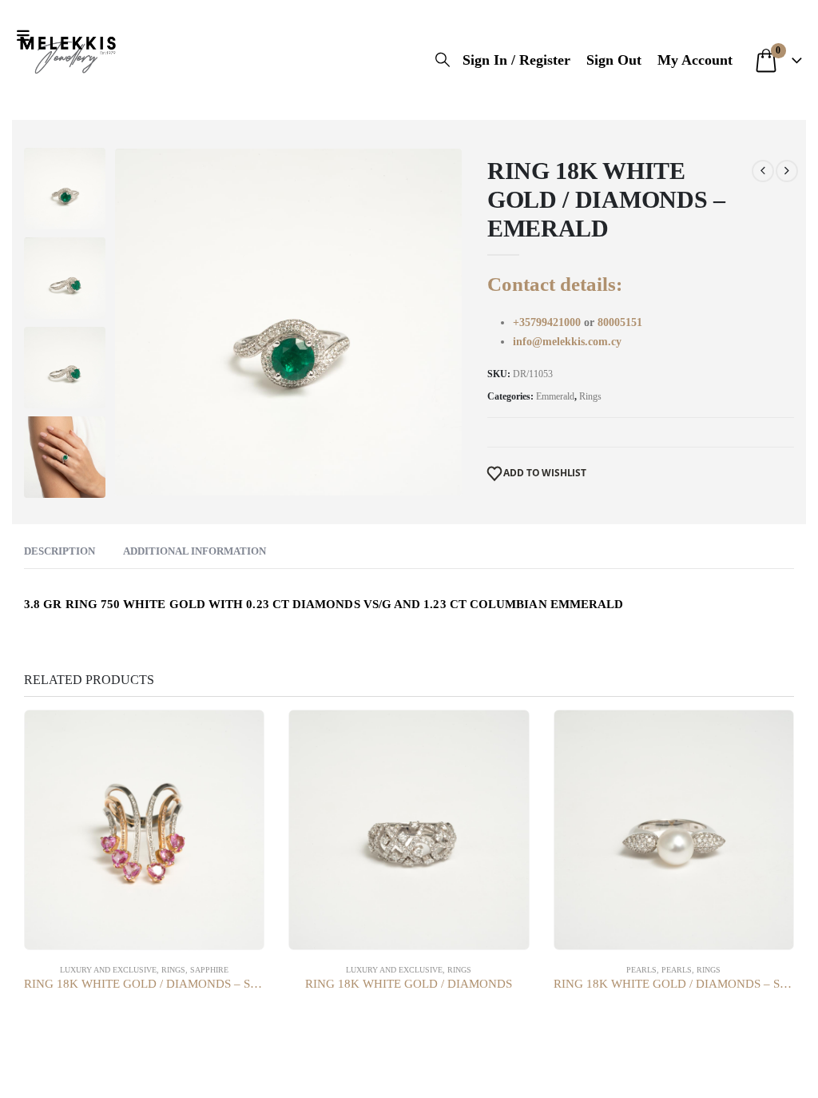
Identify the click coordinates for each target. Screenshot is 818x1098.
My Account (695, 60)
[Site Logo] (68, 52)
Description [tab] (59, 551)
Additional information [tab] (194, 551)
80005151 (620, 322)
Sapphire (209, 969)
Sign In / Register (516, 60)
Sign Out (613, 60)
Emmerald (555, 396)
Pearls (641, 969)
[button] (27, 36)
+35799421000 (548, 322)
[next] (787, 171)
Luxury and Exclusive (108, 969)
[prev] (763, 171)
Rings (590, 396)
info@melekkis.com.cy (567, 342)
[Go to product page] (144, 829)
